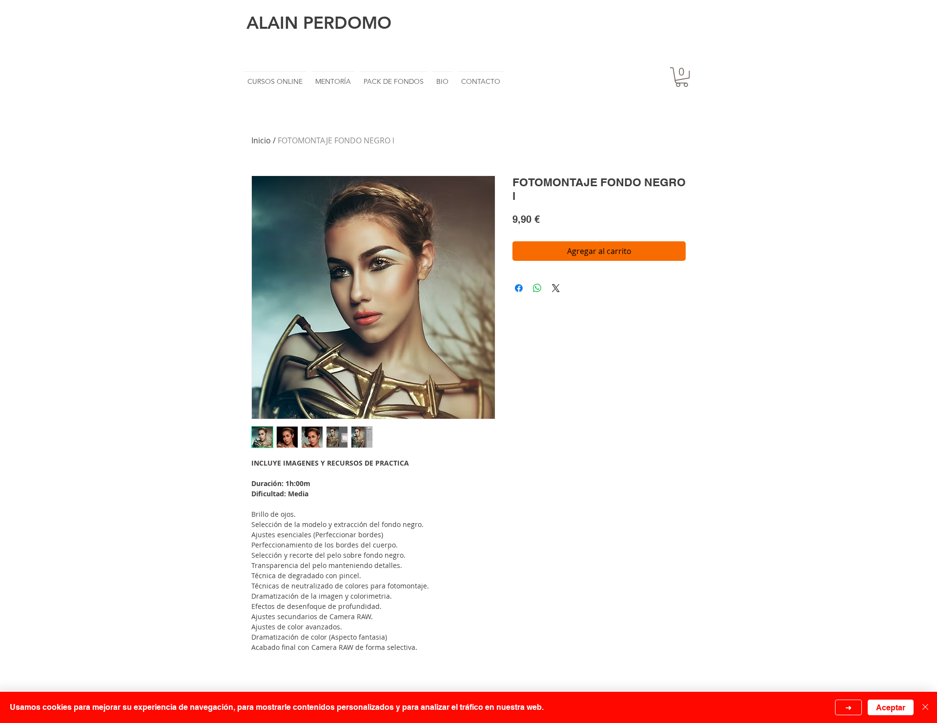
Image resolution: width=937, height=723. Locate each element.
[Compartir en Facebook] (519, 288)
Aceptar (890, 707)
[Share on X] (556, 288)
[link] (681, 77)
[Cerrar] (925, 707)
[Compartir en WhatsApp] (537, 288)
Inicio (261, 140)
